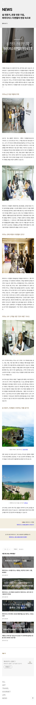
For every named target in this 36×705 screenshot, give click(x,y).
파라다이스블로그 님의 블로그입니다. (13, 663)
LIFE (4, 695)
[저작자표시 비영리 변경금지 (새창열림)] (21, 549)
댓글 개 (4, 653)
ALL (3, 682)
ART (4, 685)
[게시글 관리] (10, 549)
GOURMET (6, 692)
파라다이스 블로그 (10, 661)
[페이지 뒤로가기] (3, 3)
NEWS (7, 9)
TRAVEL (5, 688)
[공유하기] (8, 549)
